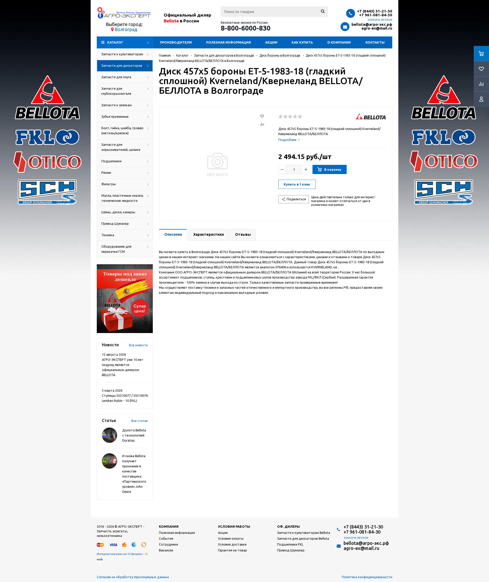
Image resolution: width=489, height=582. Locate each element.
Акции (271, 42)
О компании (339, 42)
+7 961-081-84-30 (375, 15)
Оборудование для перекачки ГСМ (116, 249)
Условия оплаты (230, 538)
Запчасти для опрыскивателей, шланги (120, 147)
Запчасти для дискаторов (121, 65)
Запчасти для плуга (116, 77)
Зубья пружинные (115, 116)
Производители (176, 42)
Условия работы (234, 526)
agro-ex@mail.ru (376, 28)
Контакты (375, 42)
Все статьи (139, 420)
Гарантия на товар (232, 550)
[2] (285, 117)
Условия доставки (232, 544)
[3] (290, 117)
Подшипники (111, 161)
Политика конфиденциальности (367, 577)
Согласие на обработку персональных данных (133, 577)
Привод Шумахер (115, 223)
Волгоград (126, 29)
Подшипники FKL (290, 544)
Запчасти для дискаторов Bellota (303, 538)
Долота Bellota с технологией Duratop (134, 435)
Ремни (106, 172)
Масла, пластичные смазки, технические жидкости (122, 198)
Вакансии (166, 550)
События (166, 538)
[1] (280, 117)
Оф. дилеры (288, 526)
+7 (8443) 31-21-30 (374, 11)
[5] (300, 117)
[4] (295, 117)
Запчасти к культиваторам (122, 54)
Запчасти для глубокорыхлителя (116, 91)
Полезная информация (228, 42)
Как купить (302, 42)
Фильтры (108, 184)
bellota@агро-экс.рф (371, 24)
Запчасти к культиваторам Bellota (303, 532)
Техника (107, 235)
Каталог (115, 42)
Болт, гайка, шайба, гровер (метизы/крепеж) (122, 130)
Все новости (138, 345)
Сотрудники (168, 544)
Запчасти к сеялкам (116, 105)
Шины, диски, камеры (118, 212)
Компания (169, 526)
